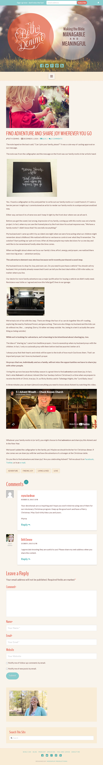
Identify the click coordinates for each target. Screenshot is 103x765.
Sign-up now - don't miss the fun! (30, 3)
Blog (44, 139)
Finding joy (28, 471)
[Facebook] (42, 66)
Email (9, 635)
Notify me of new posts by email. (22, 668)
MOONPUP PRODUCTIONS (57, 761)
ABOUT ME (75, 752)
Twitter (9, 462)
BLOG (35, 752)
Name (9, 621)
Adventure (13, 471)
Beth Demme (26, 539)
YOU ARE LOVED (63, 752)
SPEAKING (51, 752)
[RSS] (62, 66)
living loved (43, 471)
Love (56, 471)
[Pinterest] (57, 66)
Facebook (89, 459)
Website (10, 650)
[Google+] (52, 66)
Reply (24, 524)
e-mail (22, 462)
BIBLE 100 (27, 752)
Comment (11, 587)
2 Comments (56, 139)
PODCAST (42, 752)
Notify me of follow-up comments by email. (26, 663)
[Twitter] (47, 66)
